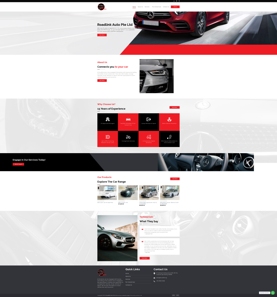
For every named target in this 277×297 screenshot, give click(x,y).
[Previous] (97, 197)
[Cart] (179, 1)
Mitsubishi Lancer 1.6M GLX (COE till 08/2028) (169, 203)
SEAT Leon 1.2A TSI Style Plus (105, 202)
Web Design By (123, 295)
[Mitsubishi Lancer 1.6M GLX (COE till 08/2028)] (170, 192)
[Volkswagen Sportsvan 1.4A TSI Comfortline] (149, 192)
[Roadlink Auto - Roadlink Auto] (102, 7)
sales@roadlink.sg (161, 277)
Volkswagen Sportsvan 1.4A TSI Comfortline (148, 203)
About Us (140, 6)
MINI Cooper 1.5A (123, 202)
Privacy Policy (132, 295)
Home (134, 6)
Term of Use (139, 295)
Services (147, 6)
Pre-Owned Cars (156, 6)
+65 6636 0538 (160, 281)
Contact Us (166, 6)
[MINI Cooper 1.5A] (128, 192)
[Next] (179, 197)
